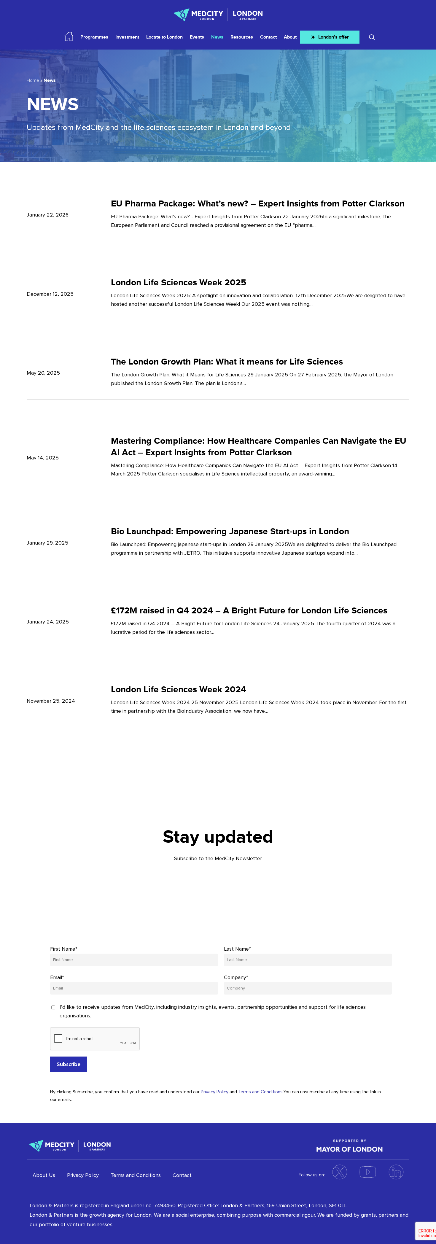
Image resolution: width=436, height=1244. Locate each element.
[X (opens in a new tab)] (340, 1172)
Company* (236, 977)
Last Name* (237, 949)
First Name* (63, 949)
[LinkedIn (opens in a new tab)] (396, 1172)
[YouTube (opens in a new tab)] (368, 1172)
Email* (57, 977)
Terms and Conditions (260, 1092)
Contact (182, 1175)
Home (33, 80)
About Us (44, 1175)
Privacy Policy (214, 1092)
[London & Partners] (70, 1145)
